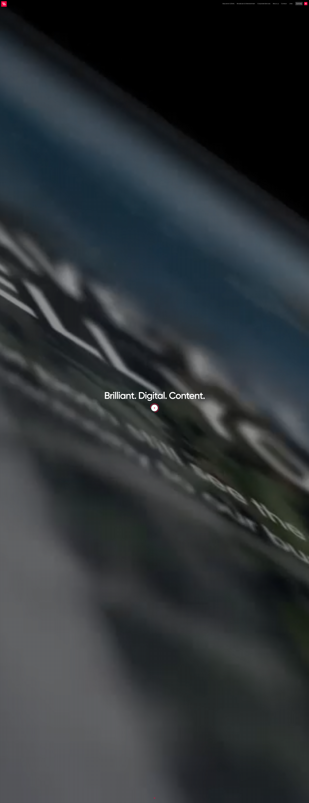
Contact (284, 3)
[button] (154, 408)
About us (276, 3)
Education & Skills (228, 3)
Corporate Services (263, 3)
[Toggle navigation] (305, 3)
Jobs (291, 3)
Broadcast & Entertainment (246, 3)
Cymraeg (299, 3)
